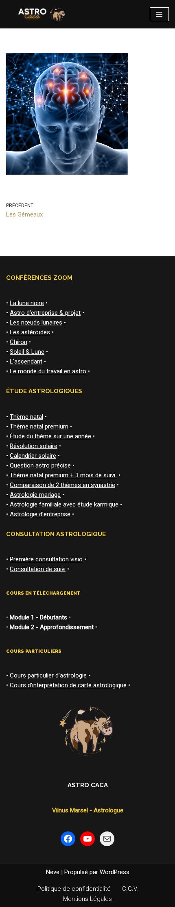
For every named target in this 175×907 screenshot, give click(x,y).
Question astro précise (40, 465)
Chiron (18, 342)
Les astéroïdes (30, 332)
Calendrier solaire (33, 455)
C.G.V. (130, 888)
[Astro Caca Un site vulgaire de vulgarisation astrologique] (40, 14)
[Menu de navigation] (159, 14)
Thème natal (26, 416)
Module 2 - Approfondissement (52, 627)
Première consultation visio (46, 559)
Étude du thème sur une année (50, 436)
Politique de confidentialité (74, 888)
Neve (52, 872)
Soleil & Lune (27, 351)
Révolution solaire (33, 446)
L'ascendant (26, 361)
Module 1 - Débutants (38, 617)
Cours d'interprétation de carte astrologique (68, 685)
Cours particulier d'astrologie (48, 675)
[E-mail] (107, 838)
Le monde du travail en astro (48, 371)
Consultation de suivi (38, 569)
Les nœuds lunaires (36, 322)
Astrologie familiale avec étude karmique (64, 504)
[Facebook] (68, 838)
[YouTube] (87, 838)
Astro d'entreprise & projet (45, 312)
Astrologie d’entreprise (40, 514)
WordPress (114, 872)
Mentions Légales (87, 899)
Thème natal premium (39, 426)
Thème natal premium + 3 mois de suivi (63, 475)
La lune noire (27, 303)
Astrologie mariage (35, 494)
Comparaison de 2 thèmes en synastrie (62, 485)
